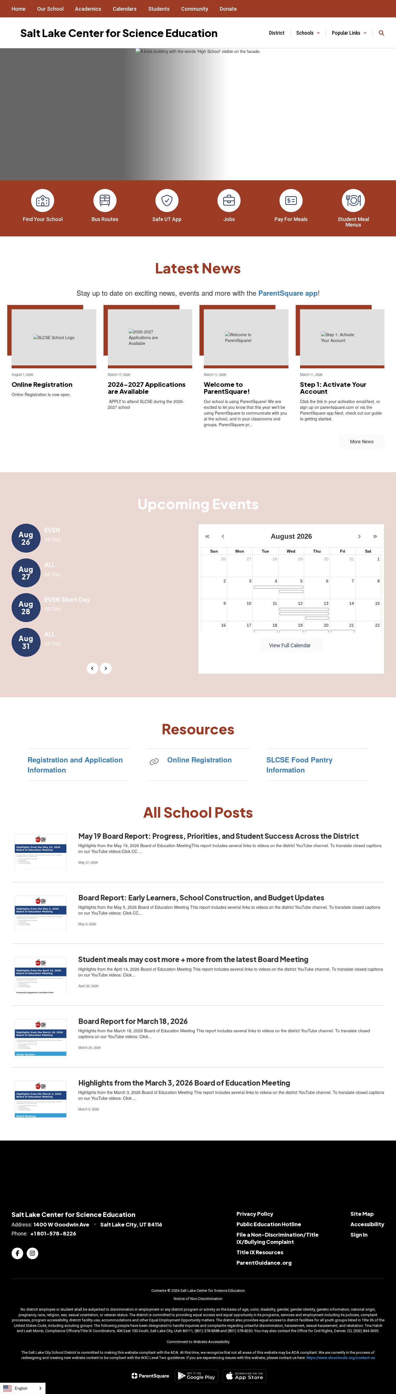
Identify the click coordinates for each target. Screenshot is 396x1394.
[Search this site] (381, 33)
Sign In (359, 1234)
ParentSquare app (288, 293)
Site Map (362, 1213)
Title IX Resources (260, 1252)
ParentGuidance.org (264, 1262)
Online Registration (199, 759)
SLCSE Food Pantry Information (299, 764)
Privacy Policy (255, 1213)
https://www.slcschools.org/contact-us (340, 1358)
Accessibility (367, 1224)
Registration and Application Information (75, 764)
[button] (308, 33)
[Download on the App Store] (244, 1375)
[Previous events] (92, 668)
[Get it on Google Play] (196, 1375)
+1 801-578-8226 (53, 1233)
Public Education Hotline (269, 1224)
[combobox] (23, 1388)
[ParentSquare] (150, 1375)
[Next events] (106, 668)
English (21, 1388)
